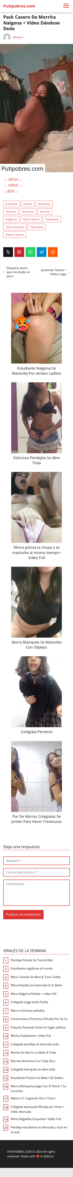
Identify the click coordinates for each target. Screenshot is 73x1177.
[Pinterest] (19, 252)
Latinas (27, 204)
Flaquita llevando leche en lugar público (38, 1027)
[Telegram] (41, 252)
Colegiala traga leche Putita (29, 1002)
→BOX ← (11, 191)
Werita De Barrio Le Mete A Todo (33, 1052)
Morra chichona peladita (27, 1010)
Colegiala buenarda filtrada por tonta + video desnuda (37, 1109)
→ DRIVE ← (13, 185)
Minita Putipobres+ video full (31, 1036)
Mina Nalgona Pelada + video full (33, 994)
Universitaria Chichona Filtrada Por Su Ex (39, 1019)
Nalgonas (11, 219)
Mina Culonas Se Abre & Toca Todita (36, 977)
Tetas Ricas (36, 227)
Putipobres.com (19, 6)
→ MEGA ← (13, 179)
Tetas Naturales (14, 227)
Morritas (45, 211)
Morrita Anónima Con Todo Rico (33, 1061)
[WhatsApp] (30, 252)
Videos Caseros (14, 234)
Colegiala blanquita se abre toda (33, 1069)
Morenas (10, 211)
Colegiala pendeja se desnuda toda (35, 1044)
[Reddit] (53, 252)
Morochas (28, 211)
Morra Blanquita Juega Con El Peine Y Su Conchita (38, 1088)
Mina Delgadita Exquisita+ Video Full (36, 1119)
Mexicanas (44, 204)
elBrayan (18, 37)
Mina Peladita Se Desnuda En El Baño (36, 985)
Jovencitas (11, 204)
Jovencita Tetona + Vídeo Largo (54, 272)
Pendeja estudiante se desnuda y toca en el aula (39, 1129)
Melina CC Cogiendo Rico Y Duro (33, 1098)
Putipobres (52, 219)
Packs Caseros (31, 219)
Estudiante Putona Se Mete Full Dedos (37, 1078)
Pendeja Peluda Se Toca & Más (32, 960)
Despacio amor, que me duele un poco (18, 272)
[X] (8, 252)
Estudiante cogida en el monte (32, 968)
